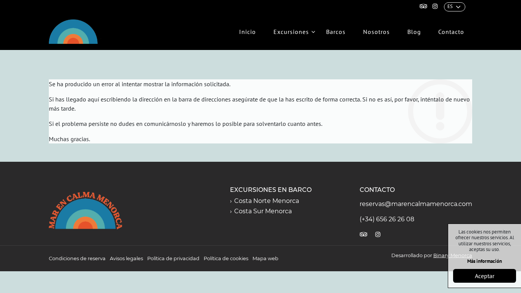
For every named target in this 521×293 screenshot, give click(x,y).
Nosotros (376, 31)
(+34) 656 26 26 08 (387, 219)
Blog (414, 31)
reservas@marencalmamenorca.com (416, 204)
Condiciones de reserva (77, 258)
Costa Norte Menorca (266, 200)
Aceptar (484, 276)
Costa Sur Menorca (263, 211)
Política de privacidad (173, 258)
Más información (484, 261)
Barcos (336, 31)
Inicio (247, 31)
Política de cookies (226, 258)
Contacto (451, 31)
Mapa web (265, 258)
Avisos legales (126, 258)
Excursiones (291, 31)
